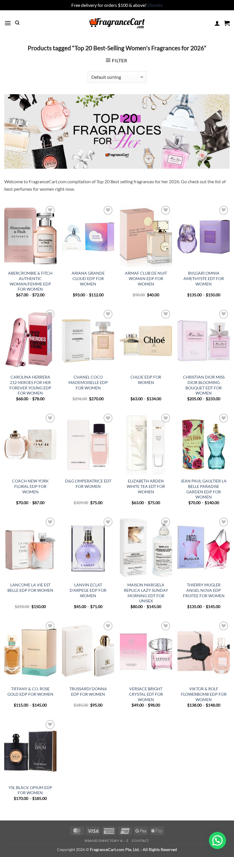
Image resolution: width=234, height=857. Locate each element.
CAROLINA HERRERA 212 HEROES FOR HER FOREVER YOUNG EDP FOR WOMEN (30, 385)
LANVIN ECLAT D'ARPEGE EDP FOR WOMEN (88, 590)
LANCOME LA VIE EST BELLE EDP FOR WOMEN (30, 587)
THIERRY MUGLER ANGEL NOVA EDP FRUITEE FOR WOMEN (204, 590)
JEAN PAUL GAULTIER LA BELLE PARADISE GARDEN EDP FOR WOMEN (204, 488)
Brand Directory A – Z (106, 840)
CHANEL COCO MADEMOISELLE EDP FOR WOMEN (88, 382)
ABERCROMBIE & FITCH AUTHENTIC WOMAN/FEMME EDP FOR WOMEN (30, 281)
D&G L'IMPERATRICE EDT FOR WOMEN (88, 483)
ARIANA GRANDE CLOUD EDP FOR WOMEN (88, 278)
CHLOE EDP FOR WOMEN (145, 380)
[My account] (217, 23)
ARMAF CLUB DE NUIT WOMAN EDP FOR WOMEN (146, 278)
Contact (140, 840)
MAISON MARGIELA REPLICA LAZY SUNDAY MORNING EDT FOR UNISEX (146, 592)
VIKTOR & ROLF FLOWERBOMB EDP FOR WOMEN (204, 694)
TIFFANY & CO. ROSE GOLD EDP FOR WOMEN (30, 691)
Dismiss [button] (155, 5)
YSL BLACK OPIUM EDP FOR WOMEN (30, 790)
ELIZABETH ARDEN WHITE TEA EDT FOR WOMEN (146, 486)
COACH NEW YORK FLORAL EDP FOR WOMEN (30, 486)
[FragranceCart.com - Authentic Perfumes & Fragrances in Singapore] (117, 23)
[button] (7, 23)
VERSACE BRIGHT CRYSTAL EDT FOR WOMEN (146, 694)
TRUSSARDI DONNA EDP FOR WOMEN (88, 691)
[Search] (17, 22)
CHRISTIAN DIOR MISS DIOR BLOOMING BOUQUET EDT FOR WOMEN (204, 385)
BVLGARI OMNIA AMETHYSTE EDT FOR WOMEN (203, 278)
